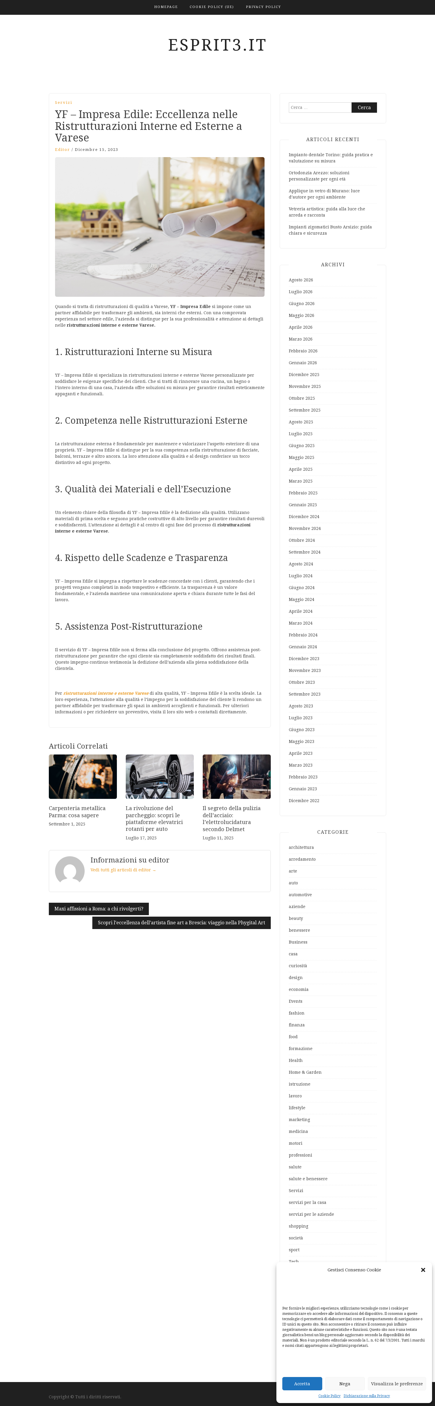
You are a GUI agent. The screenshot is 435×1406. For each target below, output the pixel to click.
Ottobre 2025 (302, 398)
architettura (301, 847)
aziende (297, 906)
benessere (299, 930)
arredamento (302, 859)
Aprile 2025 (300, 469)
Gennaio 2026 (303, 362)
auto (293, 883)
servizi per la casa (307, 1202)
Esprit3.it (217, 45)
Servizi (63, 102)
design (296, 977)
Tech (294, 1261)
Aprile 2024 (300, 611)
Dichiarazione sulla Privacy (367, 1396)
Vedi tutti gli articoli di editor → (123, 870)
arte (293, 871)
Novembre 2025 (305, 386)
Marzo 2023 (300, 765)
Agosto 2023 (301, 706)
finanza (297, 1025)
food (293, 1036)
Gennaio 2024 (303, 646)
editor (62, 149)
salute (295, 1167)
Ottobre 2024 (302, 540)
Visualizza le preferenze (397, 1383)
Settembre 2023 (304, 694)
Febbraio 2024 (303, 635)
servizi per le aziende (311, 1214)
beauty (296, 918)
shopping (298, 1226)
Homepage (166, 7)
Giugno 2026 (302, 303)
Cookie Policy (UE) (212, 7)
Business (298, 942)
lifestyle (297, 1107)
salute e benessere (308, 1178)
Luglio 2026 (300, 291)
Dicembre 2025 (304, 374)
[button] (423, 1270)
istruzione (299, 1084)
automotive (300, 894)
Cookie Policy (329, 1396)
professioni (300, 1155)
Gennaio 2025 (303, 504)
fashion (296, 1013)
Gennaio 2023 (303, 788)
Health (296, 1060)
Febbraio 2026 (303, 351)
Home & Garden (305, 1072)
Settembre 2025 (304, 410)
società (296, 1238)
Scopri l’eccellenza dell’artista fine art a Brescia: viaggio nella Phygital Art (181, 922)
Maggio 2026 (301, 315)
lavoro (295, 1096)
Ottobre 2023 (302, 682)
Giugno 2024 (302, 587)
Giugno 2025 (302, 445)
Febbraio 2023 (303, 777)
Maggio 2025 (301, 457)
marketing (299, 1119)
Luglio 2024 (300, 575)
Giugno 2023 (302, 729)
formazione (300, 1048)
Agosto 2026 (301, 280)
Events (295, 1001)
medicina (298, 1131)
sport (294, 1249)
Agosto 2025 (301, 422)
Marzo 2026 (300, 339)
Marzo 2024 (300, 623)
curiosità (298, 965)
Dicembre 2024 (304, 516)
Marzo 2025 (300, 481)
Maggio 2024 (301, 599)
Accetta (302, 1383)
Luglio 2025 (300, 433)
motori (295, 1143)
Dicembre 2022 (304, 800)
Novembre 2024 (305, 528)
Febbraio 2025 (303, 493)
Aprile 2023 (300, 753)
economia (299, 989)
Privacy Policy (263, 7)
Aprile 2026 (300, 327)
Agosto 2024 (301, 564)
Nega (344, 1383)
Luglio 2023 (300, 717)
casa (293, 954)
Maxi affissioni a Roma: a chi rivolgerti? (98, 909)
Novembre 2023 (305, 670)
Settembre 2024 (304, 552)
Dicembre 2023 (304, 658)
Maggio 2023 (301, 741)
